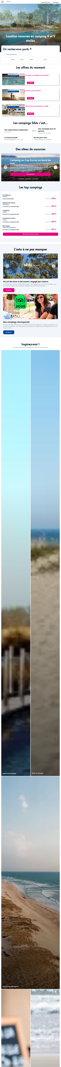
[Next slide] (55, 167)
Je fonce (30, 83)
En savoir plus (30, 174)
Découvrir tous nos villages (30, 234)
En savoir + (9, 290)
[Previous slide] (5, 167)
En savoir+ (9, 332)
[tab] (14, 179)
